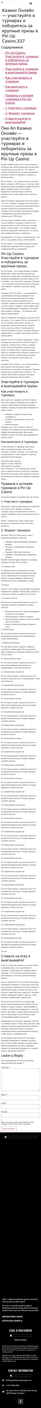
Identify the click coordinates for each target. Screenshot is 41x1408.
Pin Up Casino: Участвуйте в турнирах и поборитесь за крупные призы (21, 58)
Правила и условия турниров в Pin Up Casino (19, 99)
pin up (14, 169)
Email (4, 1103)
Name (4, 1094)
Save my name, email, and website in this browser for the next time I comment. (17, 1123)
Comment (5, 1067)
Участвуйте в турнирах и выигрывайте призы (21, 70)
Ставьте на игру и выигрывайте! (18, 120)
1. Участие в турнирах (21, 108)
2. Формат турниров (19, 113)
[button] (30, 3)
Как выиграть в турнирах (16, 88)
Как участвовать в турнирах (18, 79)
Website (4, 1112)
